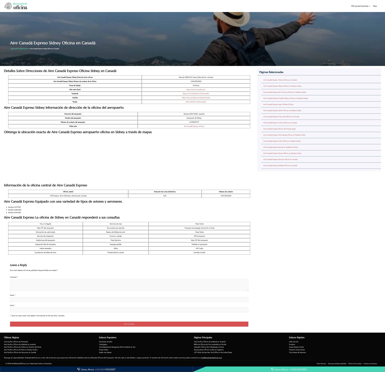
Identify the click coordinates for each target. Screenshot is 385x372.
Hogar (12, 49)
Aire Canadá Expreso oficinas (194, 126)
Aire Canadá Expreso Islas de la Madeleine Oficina (280, 147)
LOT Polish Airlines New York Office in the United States (213, 352)
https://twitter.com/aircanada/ (196, 102)
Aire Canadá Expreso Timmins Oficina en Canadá (280, 80)
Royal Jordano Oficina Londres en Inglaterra (209, 350)
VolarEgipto (103, 344)
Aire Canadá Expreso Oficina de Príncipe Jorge (279, 129)
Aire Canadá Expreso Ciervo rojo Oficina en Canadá (281, 116)
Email (12, 305)
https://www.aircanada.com (196, 89)
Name (12, 295)
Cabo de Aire (293, 342)
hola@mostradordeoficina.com (211, 358)
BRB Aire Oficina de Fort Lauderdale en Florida (210, 344)
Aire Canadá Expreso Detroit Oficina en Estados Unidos (282, 110)
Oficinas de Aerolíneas (359, 6)
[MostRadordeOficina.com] (16, 6)
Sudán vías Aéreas (105, 352)
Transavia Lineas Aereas (297, 350)
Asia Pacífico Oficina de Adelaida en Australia (20, 344)
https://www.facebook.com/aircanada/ (196, 93)
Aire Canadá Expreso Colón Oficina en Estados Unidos (282, 141)
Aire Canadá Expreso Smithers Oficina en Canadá (280, 165)
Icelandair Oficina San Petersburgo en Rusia (209, 347)
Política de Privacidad (354, 364)
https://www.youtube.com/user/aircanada (196, 98)
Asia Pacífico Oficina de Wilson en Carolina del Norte (22, 347)
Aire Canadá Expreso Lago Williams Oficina (278, 104)
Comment (14, 277)
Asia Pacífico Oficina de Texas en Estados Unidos (20, 350)
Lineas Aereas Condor (296, 347)
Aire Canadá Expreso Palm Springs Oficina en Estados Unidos (284, 135)
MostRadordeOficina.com (20, 363)
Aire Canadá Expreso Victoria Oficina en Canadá (280, 123)
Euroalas (292, 344)
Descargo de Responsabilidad (337, 364)
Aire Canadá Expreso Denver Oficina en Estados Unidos (282, 153)
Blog (375, 6)
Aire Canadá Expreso (22, 49)
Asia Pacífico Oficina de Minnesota (16, 342)
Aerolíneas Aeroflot (105, 342)
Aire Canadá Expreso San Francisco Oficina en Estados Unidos (284, 92)
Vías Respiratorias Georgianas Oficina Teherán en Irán (117, 347)
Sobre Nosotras (321, 364)
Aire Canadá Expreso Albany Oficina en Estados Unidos (282, 86)
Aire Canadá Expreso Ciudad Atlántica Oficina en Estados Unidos (285, 98)
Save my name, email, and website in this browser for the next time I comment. (38, 315)
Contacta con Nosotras (370, 364)
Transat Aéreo (103, 350)
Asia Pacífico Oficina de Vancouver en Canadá (20, 352)
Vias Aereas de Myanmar (297, 352)
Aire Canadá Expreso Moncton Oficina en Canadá (280, 159)
